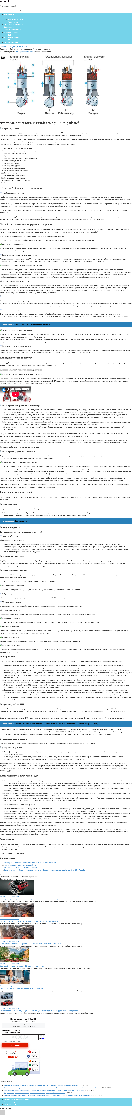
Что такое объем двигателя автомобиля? (20, 865)
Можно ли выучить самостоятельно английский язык (21, 988)
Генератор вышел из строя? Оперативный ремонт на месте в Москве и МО (29, 921)
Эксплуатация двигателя (13, 25)
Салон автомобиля (11, 42)
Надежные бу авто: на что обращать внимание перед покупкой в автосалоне (34, 1093)
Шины (10, 40)
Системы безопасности (13, 30)
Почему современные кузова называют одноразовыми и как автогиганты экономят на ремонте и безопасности (48, 1095)
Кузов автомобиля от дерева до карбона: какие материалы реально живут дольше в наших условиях (44, 1090)
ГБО (9, 35)
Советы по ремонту (11, 17)
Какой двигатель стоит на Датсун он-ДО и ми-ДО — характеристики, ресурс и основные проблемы (39, 1010)
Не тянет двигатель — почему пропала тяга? (21, 867)
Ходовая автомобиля (12, 37)
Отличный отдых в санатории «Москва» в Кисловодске (22, 966)
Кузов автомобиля (15, 19)
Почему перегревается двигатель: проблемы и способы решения (30, 862)
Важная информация (12, 1102)
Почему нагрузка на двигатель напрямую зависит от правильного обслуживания (32, 899)
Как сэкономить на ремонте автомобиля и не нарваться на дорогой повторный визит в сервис (41, 1085)
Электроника (9, 27)
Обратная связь (10, 1104)
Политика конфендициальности (16, 1099)
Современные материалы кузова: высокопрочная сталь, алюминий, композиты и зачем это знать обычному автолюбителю (52, 1088)
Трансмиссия (13, 22)
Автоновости (9, 14)
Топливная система (11, 32)
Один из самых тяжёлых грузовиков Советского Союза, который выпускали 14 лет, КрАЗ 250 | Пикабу (44, 870)
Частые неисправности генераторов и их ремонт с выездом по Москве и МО (30, 943)
